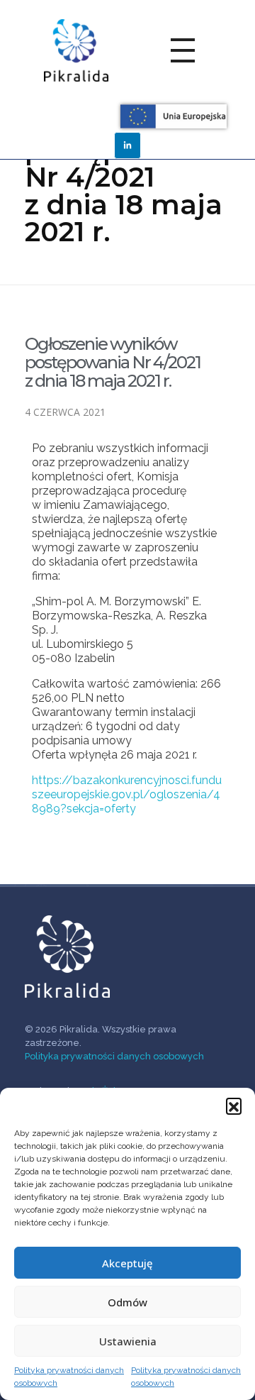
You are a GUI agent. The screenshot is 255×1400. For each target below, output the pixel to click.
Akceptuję (127, 1263)
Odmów (127, 1302)
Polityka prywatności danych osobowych (69, 1376)
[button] (234, 1105)
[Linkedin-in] (127, 145)
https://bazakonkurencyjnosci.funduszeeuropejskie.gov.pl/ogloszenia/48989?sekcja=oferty (127, 794)
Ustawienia (128, 1341)
